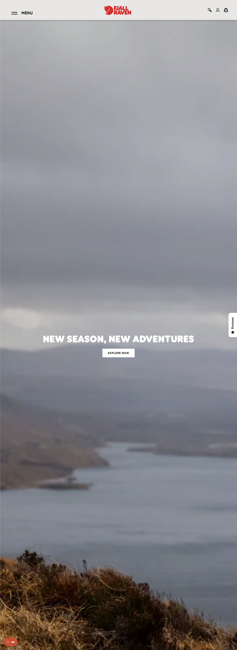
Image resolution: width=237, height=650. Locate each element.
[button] (210, 10)
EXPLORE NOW (118, 353)
